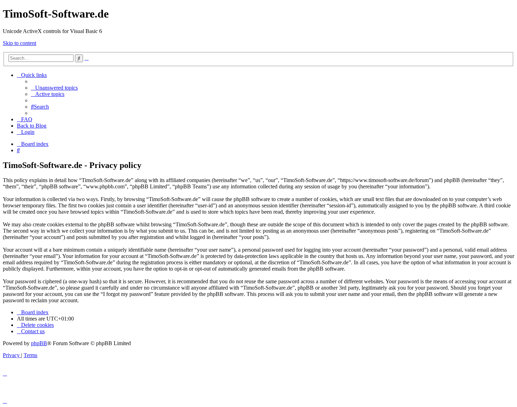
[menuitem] (54, 88)
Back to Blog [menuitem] (31, 126)
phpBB (39, 343)
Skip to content (19, 43)
